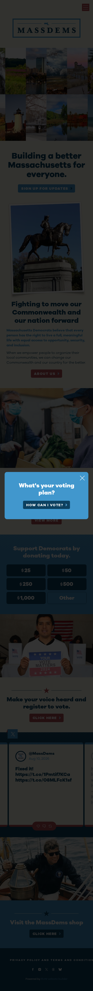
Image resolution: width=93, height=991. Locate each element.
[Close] (82, 478)
